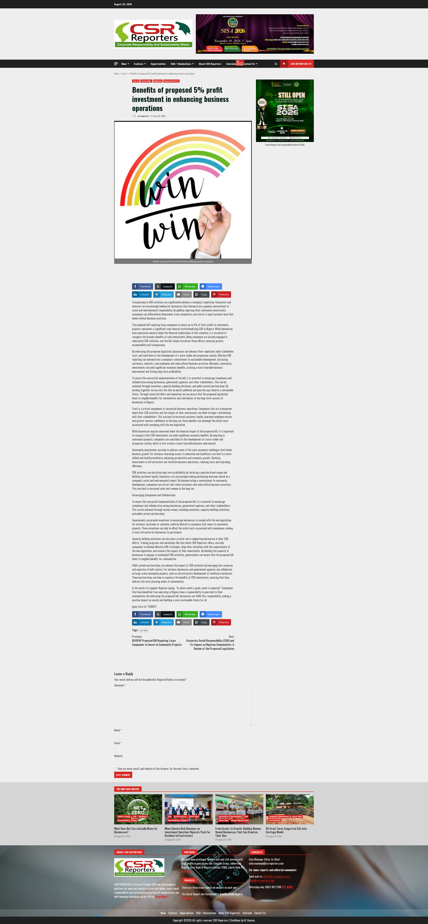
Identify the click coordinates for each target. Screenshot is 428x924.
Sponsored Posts (171, 81)
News (124, 63)
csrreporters (143, 116)
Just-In (136, 81)
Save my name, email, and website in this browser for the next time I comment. (158, 769)
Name (118, 730)
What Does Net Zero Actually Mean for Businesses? (138, 809)
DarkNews (235, 920)
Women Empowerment (240, 820)
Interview (233, 63)
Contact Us (249, 63)
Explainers (143, 816)
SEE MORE (287, 887)
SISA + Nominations (181, 63)
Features (138, 63)
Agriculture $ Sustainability (230, 816)
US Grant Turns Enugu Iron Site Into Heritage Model (290, 809)
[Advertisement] (255, 34)
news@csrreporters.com (262, 880)
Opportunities (158, 63)
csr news (144, 630)
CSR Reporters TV (301, 63)
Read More (161, 897)
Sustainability (274, 820)
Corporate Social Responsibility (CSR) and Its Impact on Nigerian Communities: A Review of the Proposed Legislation (210, 643)
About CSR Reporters (210, 63)
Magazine (158, 81)
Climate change (124, 816)
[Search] (276, 64)
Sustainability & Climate (127, 820)
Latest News (146, 81)
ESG (134, 816)
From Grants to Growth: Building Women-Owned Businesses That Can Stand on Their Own (239, 809)
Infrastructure (180, 816)
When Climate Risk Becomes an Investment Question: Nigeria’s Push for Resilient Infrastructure (189, 809)
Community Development (279, 816)
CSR (246, 816)
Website (118, 756)
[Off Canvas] (116, 63)
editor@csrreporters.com (276, 876)
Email (117, 743)
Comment (120, 685)
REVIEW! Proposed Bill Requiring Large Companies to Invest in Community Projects (157, 641)
